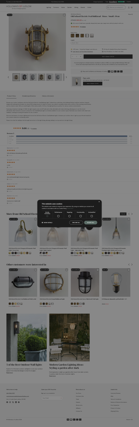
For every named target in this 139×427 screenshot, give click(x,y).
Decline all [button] (76, 222)
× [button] (99, 201)
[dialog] (69, 213)
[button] (47, 222)
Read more (70, 208)
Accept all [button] (90, 222)
